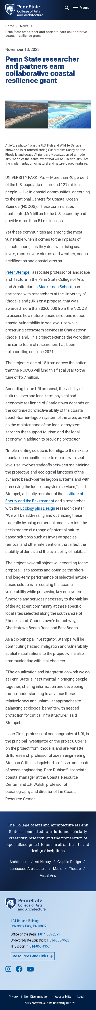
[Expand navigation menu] (67, 7)
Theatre (75, 869)
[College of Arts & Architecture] (26, 10)
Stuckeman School (55, 286)
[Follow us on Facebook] (19, 971)
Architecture (19, 862)
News (24, 26)
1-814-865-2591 (49, 934)
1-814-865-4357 (38, 946)
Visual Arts (48, 875)
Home (9, 26)
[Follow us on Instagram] (8, 971)
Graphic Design (69, 862)
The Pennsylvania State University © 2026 (49, 1003)
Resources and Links (30, 956)
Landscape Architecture (28, 869)
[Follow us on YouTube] (31, 971)
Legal (80, 997)
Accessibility (63, 997)
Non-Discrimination (36, 997)
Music (57, 869)
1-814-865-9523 (58, 940)
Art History (43, 862)
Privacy (13, 997)
